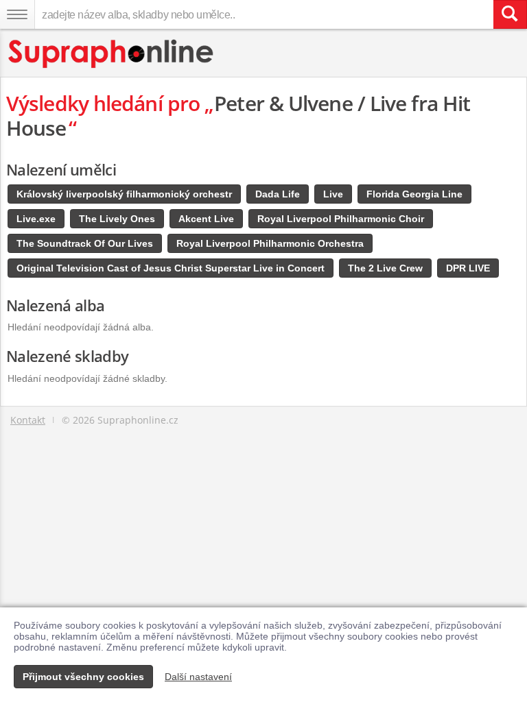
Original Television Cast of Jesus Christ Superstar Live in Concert (170, 268)
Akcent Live (206, 218)
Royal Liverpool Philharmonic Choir (340, 218)
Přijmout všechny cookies (83, 676)
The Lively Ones (117, 218)
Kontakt (27, 419)
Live (333, 194)
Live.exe (36, 218)
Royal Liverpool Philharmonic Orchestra (270, 243)
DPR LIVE (468, 268)
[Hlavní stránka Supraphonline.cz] (111, 53)
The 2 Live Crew (385, 268)
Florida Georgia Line (414, 194)
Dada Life (277, 194)
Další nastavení (198, 676)
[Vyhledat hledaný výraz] (510, 14)
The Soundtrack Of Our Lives (84, 243)
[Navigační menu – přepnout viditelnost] (17, 14)
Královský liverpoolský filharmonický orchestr (124, 194)
